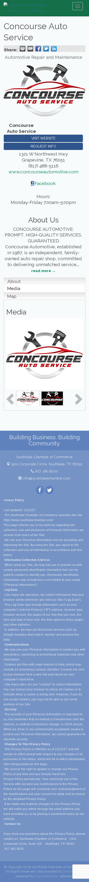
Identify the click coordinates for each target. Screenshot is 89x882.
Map (11, 296)
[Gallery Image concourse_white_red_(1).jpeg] (52, 398)
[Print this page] (22, 48)
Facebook (45, 183)
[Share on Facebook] (38, 48)
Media (13, 288)
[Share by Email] (30, 48)
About (14, 281)
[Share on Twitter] (46, 48)
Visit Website (43, 138)
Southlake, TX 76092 (47, 464)
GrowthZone (72, 871)
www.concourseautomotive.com (43, 171)
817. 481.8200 (46, 471)
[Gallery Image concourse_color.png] (27, 398)
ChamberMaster (46, 876)
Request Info (43, 146)
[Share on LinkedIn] (54, 48)
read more (41, 271)
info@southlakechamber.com (46, 478)
